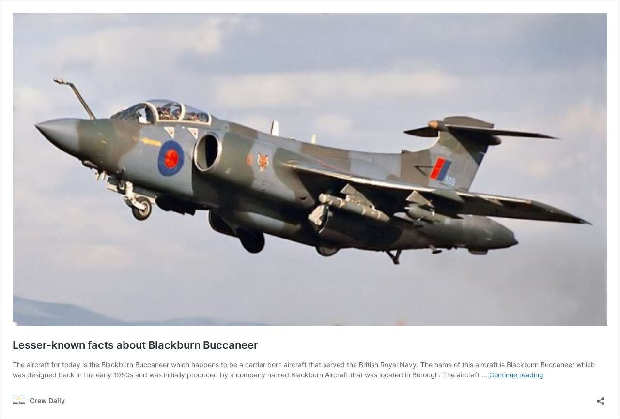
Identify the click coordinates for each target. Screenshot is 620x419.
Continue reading (516, 375)
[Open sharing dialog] (600, 397)
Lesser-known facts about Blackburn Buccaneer (135, 345)
